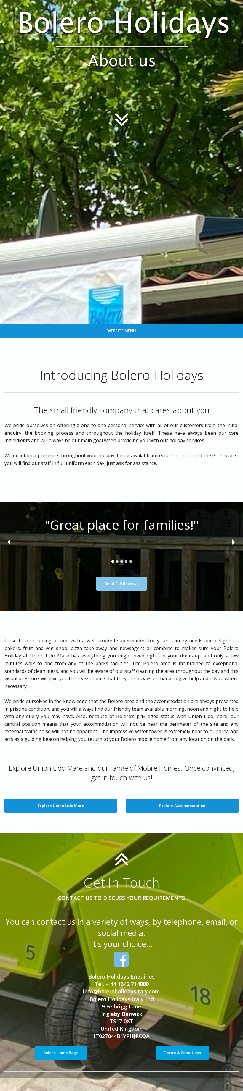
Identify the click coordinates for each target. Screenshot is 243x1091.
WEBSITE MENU (121, 330)
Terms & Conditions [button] (182, 1052)
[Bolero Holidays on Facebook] (121, 959)
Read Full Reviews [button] (121, 583)
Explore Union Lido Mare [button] (61, 805)
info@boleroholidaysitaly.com (121, 991)
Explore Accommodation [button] (182, 805)
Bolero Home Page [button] (61, 1052)
